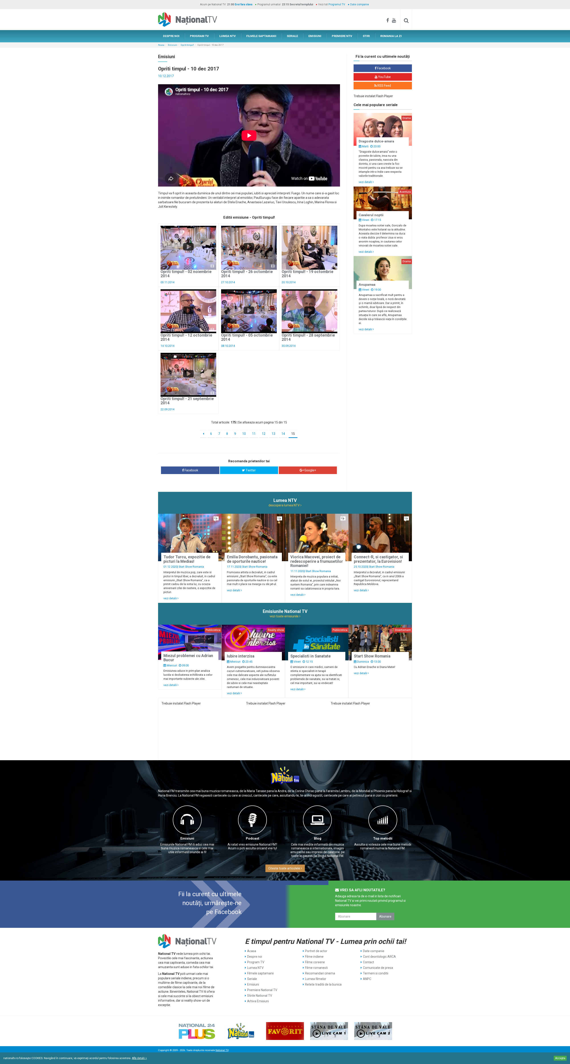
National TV (222, 1050)
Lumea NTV (255, 968)
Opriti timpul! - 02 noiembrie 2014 (186, 273)
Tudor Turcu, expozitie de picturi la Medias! (186, 559)
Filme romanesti (316, 968)
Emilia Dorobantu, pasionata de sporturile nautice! (252, 559)
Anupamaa (367, 285)
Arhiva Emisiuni (258, 1001)
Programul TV (336, 4)
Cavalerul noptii (371, 215)
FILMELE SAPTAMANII (261, 36)
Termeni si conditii (375, 973)
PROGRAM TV (199, 36)
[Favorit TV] (285, 1031)
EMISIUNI (314, 36)
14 (283, 433)
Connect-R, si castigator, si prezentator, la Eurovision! (378, 559)
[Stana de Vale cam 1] (329, 1031)
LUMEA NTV (227, 36)
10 (244, 433)
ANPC (367, 979)
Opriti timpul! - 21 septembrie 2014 (187, 400)
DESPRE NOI (171, 36)
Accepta (560, 1058)
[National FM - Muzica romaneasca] (241, 1031)
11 (254, 433)
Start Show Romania (191, 566)
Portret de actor (316, 951)
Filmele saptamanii (260, 973)
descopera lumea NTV (284, 505)
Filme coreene (315, 962)
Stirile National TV (259, 995)
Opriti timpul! (187, 45)
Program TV (255, 962)
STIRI (366, 36)
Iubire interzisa (240, 656)
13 (273, 433)
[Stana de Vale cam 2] (373, 1031)
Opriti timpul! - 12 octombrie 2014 (186, 337)
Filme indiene (314, 956)
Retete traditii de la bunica (323, 984)
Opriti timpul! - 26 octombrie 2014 (247, 273)
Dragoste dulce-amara (376, 141)
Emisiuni (172, 45)
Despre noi (254, 956)
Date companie (359, 4)
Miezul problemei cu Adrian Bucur (188, 657)
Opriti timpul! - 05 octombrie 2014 (247, 337)
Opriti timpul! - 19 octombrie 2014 (307, 273)
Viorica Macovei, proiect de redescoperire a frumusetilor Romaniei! (316, 561)
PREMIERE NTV (342, 36)
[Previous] (203, 434)
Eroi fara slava (243, 4)
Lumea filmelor (315, 979)
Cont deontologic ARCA (379, 956)
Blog (317, 838)
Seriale (252, 979)
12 (263, 433)
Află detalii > (139, 1058)
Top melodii (382, 838)
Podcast (252, 838)
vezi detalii (366, 182)
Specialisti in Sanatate (310, 656)
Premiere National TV (262, 990)
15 (293, 433)
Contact (368, 962)
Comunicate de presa (378, 968)
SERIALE (292, 36)
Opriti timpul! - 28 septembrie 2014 (308, 337)
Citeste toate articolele (284, 868)
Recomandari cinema (320, 973)
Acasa (161, 45)
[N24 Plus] (197, 1031)
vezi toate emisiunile (284, 616)
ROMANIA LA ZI (391, 36)
